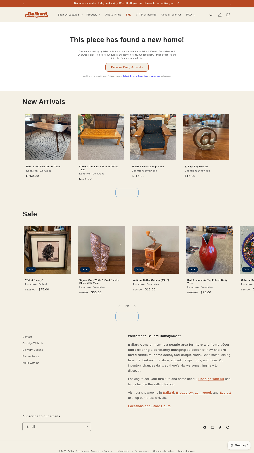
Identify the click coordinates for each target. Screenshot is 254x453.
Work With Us (31, 362)
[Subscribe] (86, 426)
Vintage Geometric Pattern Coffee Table (98, 168)
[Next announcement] (230, 3)
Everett (133, 76)
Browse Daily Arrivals (127, 67)
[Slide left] (119, 306)
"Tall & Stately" (34, 280)
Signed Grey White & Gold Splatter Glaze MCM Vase (99, 281)
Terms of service (186, 451)
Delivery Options (32, 349)
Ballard (126, 76)
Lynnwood (155, 76)
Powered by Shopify (101, 451)
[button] (69, 15)
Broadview (142, 76)
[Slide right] (135, 306)
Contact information (163, 451)
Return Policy (30, 356)
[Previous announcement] (23, 3)
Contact (27, 336)
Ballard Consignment (79, 451)
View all (127, 192)
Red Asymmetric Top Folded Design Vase (208, 281)
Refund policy (123, 451)
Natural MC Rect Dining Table (43, 166)
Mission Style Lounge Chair (148, 166)
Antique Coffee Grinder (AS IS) (151, 280)
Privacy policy (142, 451)
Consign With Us (32, 343)
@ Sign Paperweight (197, 166)
